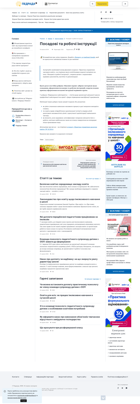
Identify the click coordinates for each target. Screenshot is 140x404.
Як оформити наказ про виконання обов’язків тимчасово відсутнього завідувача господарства (70, 318)
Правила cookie (97, 377)
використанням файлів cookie (17, 398)
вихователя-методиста (117, 349)
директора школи (115, 337)
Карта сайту (81, 377)
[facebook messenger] (110, 12)
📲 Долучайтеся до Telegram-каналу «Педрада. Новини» (22, 99)
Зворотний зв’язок (65, 377)
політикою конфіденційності (27, 395)
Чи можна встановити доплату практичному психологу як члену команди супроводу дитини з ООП (69, 285)
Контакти (15, 377)
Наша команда (50, 22)
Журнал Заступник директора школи (56, 19)
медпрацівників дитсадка (118, 353)
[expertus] (50, 4)
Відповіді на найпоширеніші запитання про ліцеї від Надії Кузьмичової (116, 79)
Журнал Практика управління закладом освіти (27, 19)
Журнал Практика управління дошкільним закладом (44, 16)
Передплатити (102, 4)
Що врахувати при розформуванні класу (61, 327)
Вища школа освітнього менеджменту (24, 22)
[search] (92, 4)
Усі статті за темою (92, 178)
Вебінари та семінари (19, 16)
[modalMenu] (125, 4)
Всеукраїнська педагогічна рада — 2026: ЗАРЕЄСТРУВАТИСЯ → (71, 30)
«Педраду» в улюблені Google (84, 57)
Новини (16, 12)
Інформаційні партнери (45, 377)
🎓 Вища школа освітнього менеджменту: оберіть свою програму (22, 83)
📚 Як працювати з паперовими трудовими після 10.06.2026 (20, 55)
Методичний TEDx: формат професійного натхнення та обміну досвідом (118, 262)
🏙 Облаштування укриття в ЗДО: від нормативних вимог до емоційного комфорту (22, 45)
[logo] (26, 3)
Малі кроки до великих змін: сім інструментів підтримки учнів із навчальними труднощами (117, 254)
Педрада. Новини (21, 125)
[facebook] (101, 12)
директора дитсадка (116, 346)
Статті (24, 12)
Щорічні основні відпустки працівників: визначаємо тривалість (115, 87)
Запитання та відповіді (39, 12)
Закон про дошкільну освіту (75, 12)
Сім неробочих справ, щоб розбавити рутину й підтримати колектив (117, 246)
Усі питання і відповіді (92, 279)
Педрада (42, 38)
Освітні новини (59, 38)
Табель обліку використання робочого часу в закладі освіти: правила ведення (116, 187)
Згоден (23, 401)
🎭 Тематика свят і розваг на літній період (22, 92)
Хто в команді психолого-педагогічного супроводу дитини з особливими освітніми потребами (67, 307)
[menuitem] (16, 13)
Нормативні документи (57, 12)
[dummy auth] (115, 4)
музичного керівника (116, 356)
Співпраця (28, 377)
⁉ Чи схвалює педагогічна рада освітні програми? (21, 64)
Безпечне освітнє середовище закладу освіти (64, 184)
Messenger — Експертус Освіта (24, 121)
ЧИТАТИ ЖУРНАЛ (118, 105)
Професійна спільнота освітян (23, 116)
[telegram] (105, 12)
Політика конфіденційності (118, 377)
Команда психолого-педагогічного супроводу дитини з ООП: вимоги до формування (69, 240)
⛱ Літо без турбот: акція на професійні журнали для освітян (21, 73)
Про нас (41, 22)
